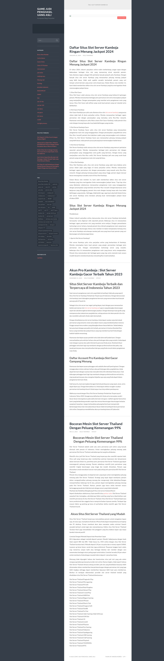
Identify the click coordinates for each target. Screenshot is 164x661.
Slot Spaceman (41, 239)
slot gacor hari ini (42, 233)
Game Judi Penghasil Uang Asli (44, 11)
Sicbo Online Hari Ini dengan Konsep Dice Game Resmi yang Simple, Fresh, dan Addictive (47, 151)
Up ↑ (124, 656)
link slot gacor (41, 193)
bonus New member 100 (44, 184)
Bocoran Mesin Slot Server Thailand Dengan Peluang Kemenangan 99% (96, 426)
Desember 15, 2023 (76, 278)
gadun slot (40, 187)
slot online (49, 236)
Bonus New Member (43, 54)
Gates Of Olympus (42, 65)
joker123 (48, 187)
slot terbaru (50, 239)
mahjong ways (41, 76)
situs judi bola (41, 204)
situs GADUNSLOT (49, 201)
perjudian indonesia (42, 87)
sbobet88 (40, 201)
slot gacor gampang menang (45, 230)
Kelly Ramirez (88, 55)
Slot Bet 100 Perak (51, 213)
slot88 (39, 119)
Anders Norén (117, 656)
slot (49, 207)
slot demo (40, 109)
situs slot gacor (42, 207)
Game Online (41, 62)
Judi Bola (39, 258)
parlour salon (108, 493)
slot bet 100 (40, 105)
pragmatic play (41, 198)
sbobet (39, 94)
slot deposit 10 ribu (43, 224)
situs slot (49, 204)
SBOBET (50, 198)
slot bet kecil (50, 216)
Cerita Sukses (41, 58)
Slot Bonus (40, 219)
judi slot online (48, 190)
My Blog (39, 83)
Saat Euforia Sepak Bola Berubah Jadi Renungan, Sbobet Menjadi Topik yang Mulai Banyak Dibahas (47, 159)
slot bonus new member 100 (45, 222)
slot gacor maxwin (53, 233)
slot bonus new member (51, 219)
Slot (38, 98)
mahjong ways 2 (51, 195)
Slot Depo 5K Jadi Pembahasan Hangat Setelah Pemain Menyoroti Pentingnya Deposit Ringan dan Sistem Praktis (48, 166)
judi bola (54, 187)
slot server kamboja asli (92, 308)
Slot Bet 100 (41, 213)
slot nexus (40, 116)
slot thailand (41, 242)
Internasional (41, 69)
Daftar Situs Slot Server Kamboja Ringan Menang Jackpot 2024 (94, 49)
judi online (40, 72)
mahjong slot (50, 193)
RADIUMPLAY (41, 90)
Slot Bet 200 (41, 216)
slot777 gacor (54, 210)
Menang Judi (40, 80)
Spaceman (49, 242)
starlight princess (42, 123)
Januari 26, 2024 (75, 55)
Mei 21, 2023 (74, 431)
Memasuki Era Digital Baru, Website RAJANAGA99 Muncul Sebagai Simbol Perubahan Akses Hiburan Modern (48, 144)
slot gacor (40, 112)
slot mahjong (41, 236)
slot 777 (46, 210)
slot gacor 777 (41, 227)
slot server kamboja (111, 112)
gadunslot (55, 184)
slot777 (40, 210)
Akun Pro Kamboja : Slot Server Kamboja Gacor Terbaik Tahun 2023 (96, 272)
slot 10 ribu (40, 101)
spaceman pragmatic (43, 245)
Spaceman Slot (54, 245)
